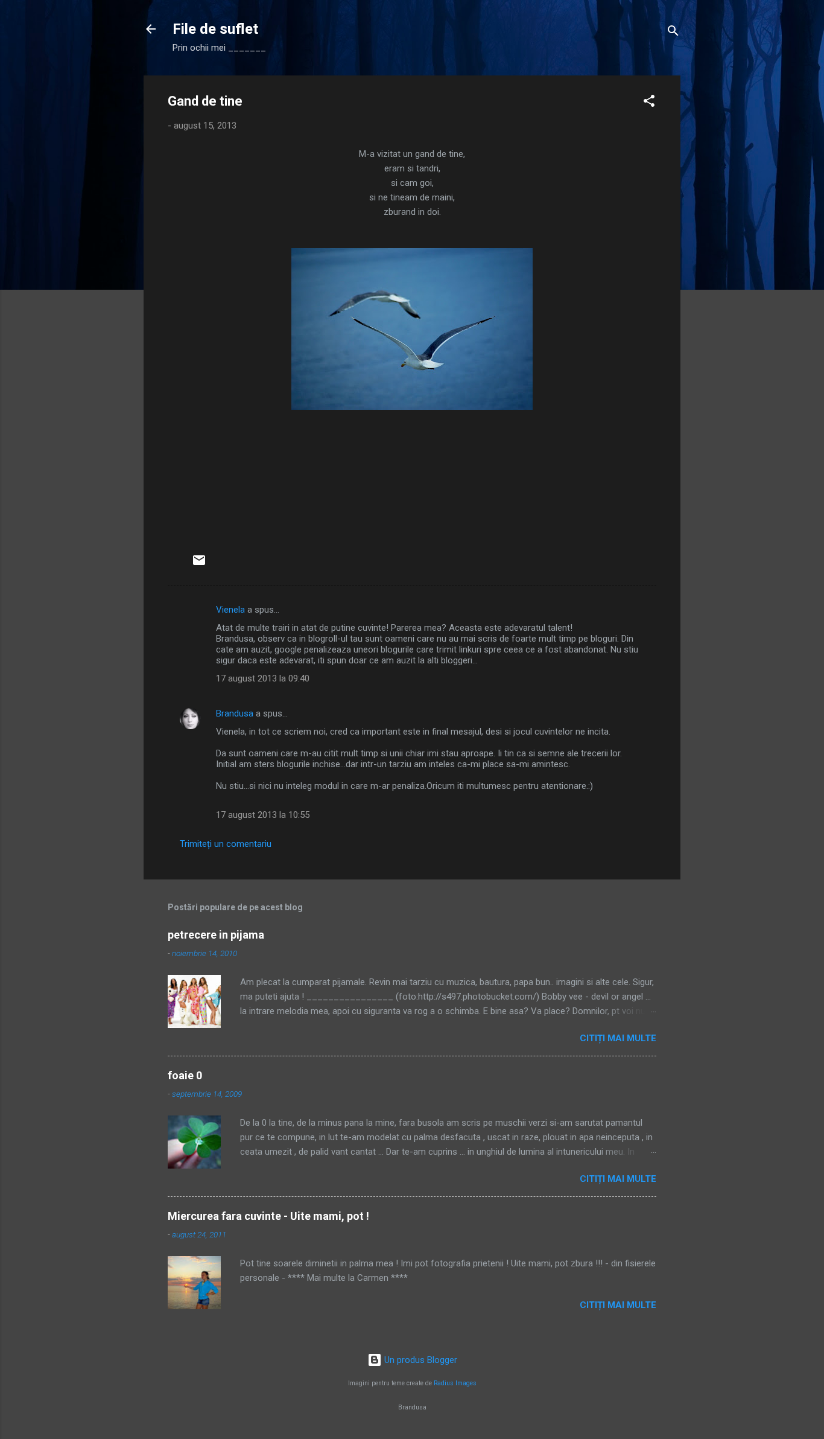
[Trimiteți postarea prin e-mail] (199, 564)
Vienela (230, 609)
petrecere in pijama (216, 934)
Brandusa (234, 713)
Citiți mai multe (618, 1038)
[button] (649, 103)
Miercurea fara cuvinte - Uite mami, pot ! (268, 1216)
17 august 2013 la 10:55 (262, 814)
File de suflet (215, 29)
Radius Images (455, 1383)
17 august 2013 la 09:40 (262, 678)
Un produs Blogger (419, 1359)
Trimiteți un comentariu (225, 843)
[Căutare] (673, 32)
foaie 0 (185, 1075)
